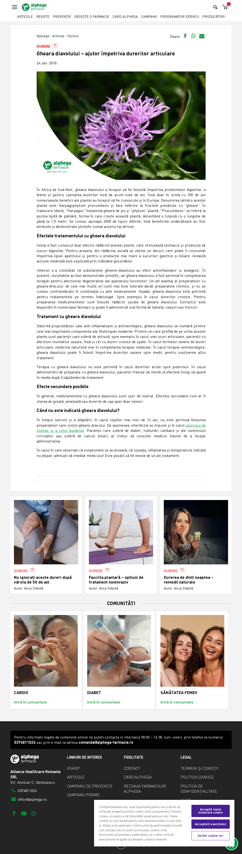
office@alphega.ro (32, 799)
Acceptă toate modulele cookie (210, 810)
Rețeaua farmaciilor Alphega (145, 789)
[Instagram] (33, 813)
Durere (73, 36)
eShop (73, 768)
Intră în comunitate (30, 702)
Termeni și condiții (200, 768)
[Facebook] (14, 813)
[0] (224, 7)
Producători (213, 16)
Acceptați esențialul (210, 824)
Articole (25, 16)
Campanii (149, 16)
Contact (132, 768)
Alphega (43, 36)
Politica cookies (197, 777)
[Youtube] (23, 813)
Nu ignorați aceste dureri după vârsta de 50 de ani (43, 579)
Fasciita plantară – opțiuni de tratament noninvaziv (116, 579)
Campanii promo (83, 794)
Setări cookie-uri (210, 835)
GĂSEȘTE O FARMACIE (91, 16)
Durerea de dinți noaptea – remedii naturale (188, 579)
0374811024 (27, 790)
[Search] (215, 7)
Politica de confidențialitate (199, 789)
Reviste (42, 16)
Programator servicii (179, 16)
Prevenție (62, 16)
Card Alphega (125, 16)
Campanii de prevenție (89, 786)
